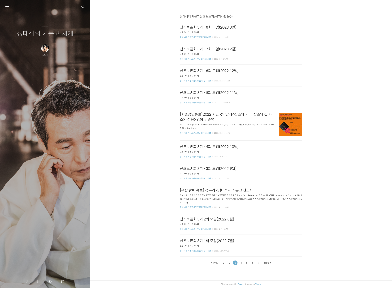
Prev (215, 262)
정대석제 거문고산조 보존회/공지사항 (195, 37)
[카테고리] (7, 7)
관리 (63, 282)
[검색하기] (83, 6)
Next (266, 262)
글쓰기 (27, 282)
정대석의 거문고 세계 (45, 33)
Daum (240, 284)
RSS (51, 282)
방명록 (39, 282)
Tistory (258, 284)
